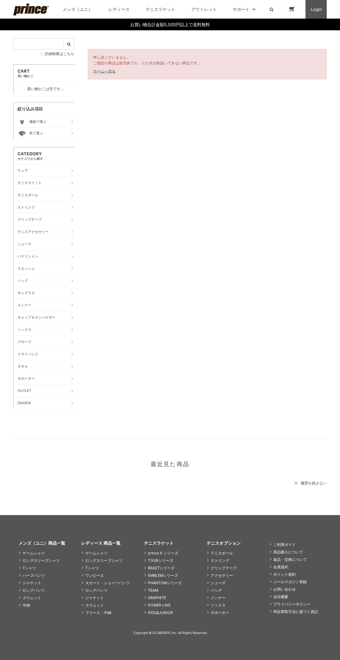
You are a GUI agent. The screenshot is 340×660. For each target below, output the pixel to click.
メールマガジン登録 (290, 581)
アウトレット (204, 9)
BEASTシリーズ (161, 568)
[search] (68, 44)
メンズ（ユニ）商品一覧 (42, 543)
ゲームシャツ (34, 553)
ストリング (220, 560)
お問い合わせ (284, 589)
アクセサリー (222, 575)
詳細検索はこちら (59, 53)
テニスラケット (160, 9)
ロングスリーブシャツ (41, 560)
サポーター (220, 612)
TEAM (153, 590)
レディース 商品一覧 (101, 543)
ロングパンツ (34, 590)
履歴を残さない (314, 483)
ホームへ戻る (104, 71)
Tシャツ (29, 568)
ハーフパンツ (34, 575)
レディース (119, 9)
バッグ (216, 590)
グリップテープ (224, 568)
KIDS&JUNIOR (160, 612)
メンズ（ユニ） (77, 9)
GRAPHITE (157, 597)
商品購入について (288, 552)
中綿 (26, 605)
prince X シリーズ (163, 553)
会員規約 (280, 567)
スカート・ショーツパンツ (107, 582)
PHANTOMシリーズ (165, 582)
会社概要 (280, 596)
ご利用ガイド (284, 544)
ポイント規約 (284, 574)
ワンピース (94, 575)
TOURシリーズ (160, 560)
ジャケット (32, 582)
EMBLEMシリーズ (163, 575)
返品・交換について (290, 559)
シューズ (218, 582)
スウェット (32, 597)
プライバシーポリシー (292, 604)
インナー (218, 597)
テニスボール (222, 553)
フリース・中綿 (98, 612)
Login (316, 9)
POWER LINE (159, 605)
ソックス (218, 605)
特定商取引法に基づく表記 (295, 611)
